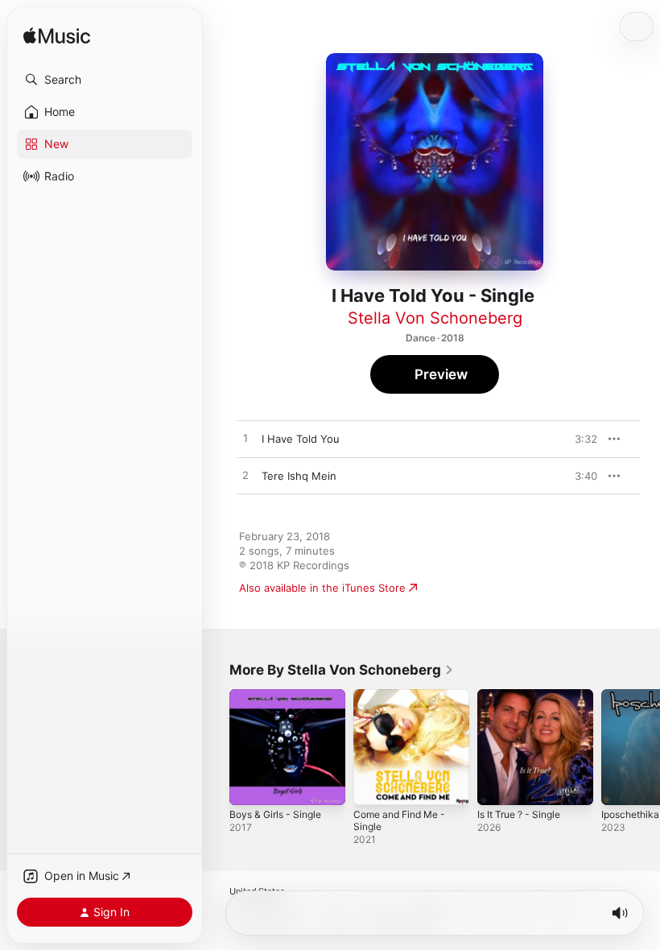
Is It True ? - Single (518, 814)
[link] (341, 670)
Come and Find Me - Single (399, 820)
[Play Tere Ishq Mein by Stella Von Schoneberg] (245, 476)
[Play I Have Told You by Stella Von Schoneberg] (245, 439)
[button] (105, 79)
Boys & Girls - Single (275, 814)
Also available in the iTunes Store (322, 587)
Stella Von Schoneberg (435, 318)
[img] (56, 36)
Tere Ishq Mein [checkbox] (299, 475)
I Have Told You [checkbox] (301, 438)
